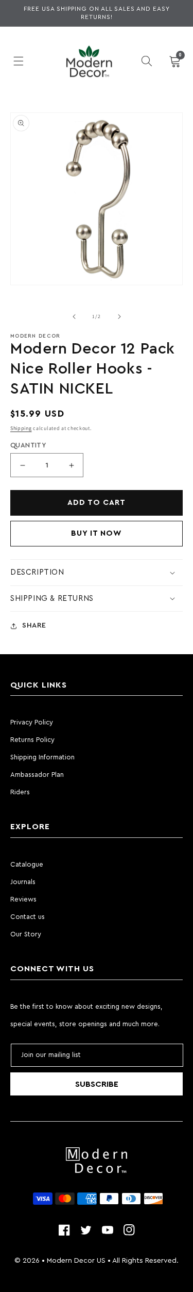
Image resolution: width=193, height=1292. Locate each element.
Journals (23, 881)
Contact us (27, 916)
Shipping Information (42, 757)
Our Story (25, 934)
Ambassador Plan (37, 774)
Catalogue (26, 864)
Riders (20, 792)
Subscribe (96, 1084)
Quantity (28, 445)
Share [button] (34, 625)
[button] (18, 61)
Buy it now (96, 533)
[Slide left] (74, 316)
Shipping (21, 428)
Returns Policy (32, 739)
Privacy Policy (31, 722)
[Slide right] (119, 316)
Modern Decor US (76, 1260)
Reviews (23, 899)
